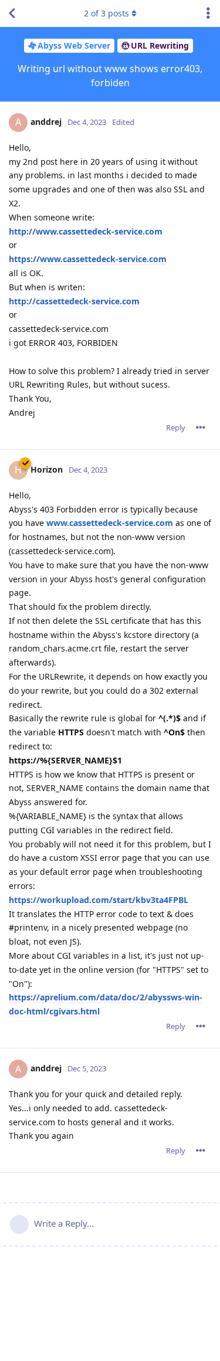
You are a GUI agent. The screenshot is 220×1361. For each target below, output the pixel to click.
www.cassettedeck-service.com (109, 522)
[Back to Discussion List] (11, 13)
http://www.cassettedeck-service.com (86, 231)
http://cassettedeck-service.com (74, 301)
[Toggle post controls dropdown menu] (200, 427)
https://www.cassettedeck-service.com (88, 258)
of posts (106, 13)
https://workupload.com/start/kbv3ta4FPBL (98, 899)
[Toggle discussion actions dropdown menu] (208, 13)
